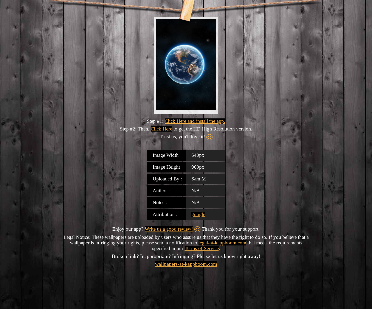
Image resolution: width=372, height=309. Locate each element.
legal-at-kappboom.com (222, 242)
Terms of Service (202, 248)
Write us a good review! (169, 229)
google (198, 214)
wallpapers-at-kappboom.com (186, 264)
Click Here (161, 129)
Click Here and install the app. (195, 121)
